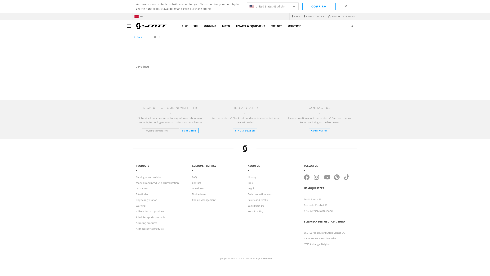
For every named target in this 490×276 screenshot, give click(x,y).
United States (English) (269, 6)
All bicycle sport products (150, 211)
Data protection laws (259, 194)
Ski (196, 26)
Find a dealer (199, 194)
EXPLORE (276, 26)
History (252, 177)
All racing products (146, 223)
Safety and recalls (258, 200)
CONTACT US (319, 130)
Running (209, 26)
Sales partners (256, 205)
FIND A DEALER (245, 130)
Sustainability (255, 211)
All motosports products (150, 228)
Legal (251, 188)
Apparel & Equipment (250, 26)
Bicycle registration (146, 200)
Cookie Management (204, 200)
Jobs (250, 183)
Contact (196, 183)
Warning (140, 205)
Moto (226, 26)
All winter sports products (150, 217)
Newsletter (198, 188)
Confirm (319, 6)
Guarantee (142, 188)
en (141, 16)
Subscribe (189, 130)
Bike (185, 26)
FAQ (194, 177)
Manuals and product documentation (157, 183)
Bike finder (142, 194)
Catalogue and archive (148, 177)
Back (139, 37)
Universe (294, 26)
